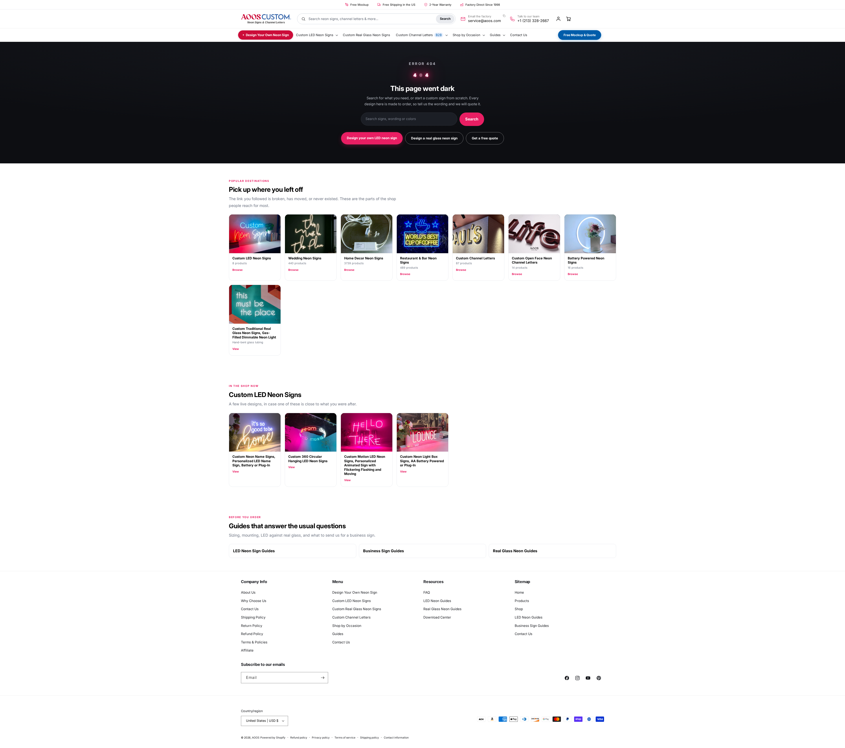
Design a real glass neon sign (434, 138)
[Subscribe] (322, 677)
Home (519, 592)
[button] (316, 35)
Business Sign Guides (383, 551)
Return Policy (251, 626)
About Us (248, 592)
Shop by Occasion (346, 626)
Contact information (396, 737)
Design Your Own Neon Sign (354, 592)
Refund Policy (252, 634)
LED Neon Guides (437, 601)
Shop (519, 609)
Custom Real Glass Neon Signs (356, 609)
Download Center (437, 617)
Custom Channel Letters (351, 617)
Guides (337, 634)
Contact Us (250, 609)
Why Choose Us (253, 601)
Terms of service (344, 737)
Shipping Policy (253, 617)
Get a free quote (485, 138)
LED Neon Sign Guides (254, 551)
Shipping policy (369, 737)
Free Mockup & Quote (580, 35)
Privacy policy (321, 737)
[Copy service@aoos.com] (504, 15)
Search (445, 18)
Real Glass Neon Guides (515, 551)
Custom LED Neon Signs (351, 601)
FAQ (426, 592)
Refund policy (298, 737)
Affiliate (247, 650)
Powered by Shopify (272, 737)
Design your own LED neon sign (372, 138)
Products (522, 601)
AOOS (255, 737)
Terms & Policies (254, 642)
